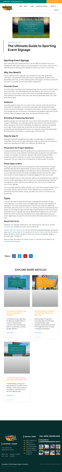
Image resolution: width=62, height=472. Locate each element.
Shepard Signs (9, 227)
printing (23, 232)
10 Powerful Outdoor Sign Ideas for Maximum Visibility (16, 313)
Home (20, 6)
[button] (14, 256)
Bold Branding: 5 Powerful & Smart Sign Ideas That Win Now (45, 313)
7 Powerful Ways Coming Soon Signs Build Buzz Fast (16, 379)
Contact (56, 10)
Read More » (10, 332)
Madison (42, 232)
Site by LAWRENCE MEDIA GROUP (50, 464)
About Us (53, 6)
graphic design (12, 232)
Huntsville (35, 232)
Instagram (17, 241)
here (34, 239)
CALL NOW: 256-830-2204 (49, 436)
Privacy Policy (6, 466)
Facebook (7, 241)
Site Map (13, 466)
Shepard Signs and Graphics (13, 230)
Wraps (32, 6)
